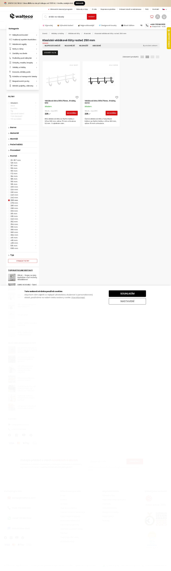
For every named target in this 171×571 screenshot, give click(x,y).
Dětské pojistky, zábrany (22, 86)
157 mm (23, 165)
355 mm (23, 227)
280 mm (23, 205)
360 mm (23, 232)
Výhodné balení (23, 114)
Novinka (23, 108)
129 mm (23, 163)
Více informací (78, 297)
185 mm (23, 179)
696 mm (23, 248)
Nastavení (127, 301)
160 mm (23, 171)
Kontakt (156, 9)
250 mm (23, 200)
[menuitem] (48, 25)
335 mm (23, 216)
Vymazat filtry (22, 261)
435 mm (23, 243)
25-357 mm (23, 160)
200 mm (23, 187)
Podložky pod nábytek (22, 58)
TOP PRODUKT (23, 116)
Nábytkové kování (20, 35)
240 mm (23, 195)
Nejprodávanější (52, 45)
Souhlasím (127, 293)
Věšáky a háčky (19, 67)
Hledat (92, 17)
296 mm (23, 208)
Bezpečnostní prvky (20, 81)
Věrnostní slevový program (61, 9)
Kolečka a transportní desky (24, 76)
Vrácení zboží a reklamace (130, 9)
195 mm (23, 184)
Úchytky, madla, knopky (22, 63)
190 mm (23, 181)
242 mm (23, 197)
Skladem (23, 103)
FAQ (147, 9)
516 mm (23, 246)
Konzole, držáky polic (21, 72)
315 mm (23, 213)
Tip (23, 111)
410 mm (23, 238)
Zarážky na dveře (19, 53)
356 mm (23, 229)
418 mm (23, 240)
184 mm (23, 176)
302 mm (23, 211)
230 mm (23, 192)
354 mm (23, 224)
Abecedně (96, 45)
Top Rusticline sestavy (20, 270)
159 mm (23, 168)
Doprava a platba (108, 9)
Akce (23, 105)
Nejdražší (83, 45)
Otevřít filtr (50, 53)
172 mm (23, 173)
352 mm (23, 221)
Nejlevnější (70, 45)
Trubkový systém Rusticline (24, 39)
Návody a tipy (82, 9)
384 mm (23, 235)
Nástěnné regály (19, 44)
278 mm (23, 203)
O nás (94, 9)
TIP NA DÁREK (23, 119)
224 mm (23, 189)
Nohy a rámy (17, 49)
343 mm (23, 219)
